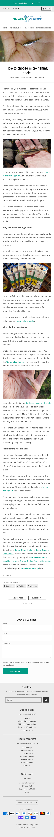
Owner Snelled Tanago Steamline (35, 561)
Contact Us (27, 778)
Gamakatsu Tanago (29, 568)
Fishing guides (15, 28)
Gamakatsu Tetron (15, 362)
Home (5, 28)
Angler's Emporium (30, 824)
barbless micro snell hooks (38, 403)
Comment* (7, 643)
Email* (5, 633)
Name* (5, 623)
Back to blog (27, 603)
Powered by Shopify (27, 827)
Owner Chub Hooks (23, 550)
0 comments (7, 575)
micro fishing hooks (25, 321)
